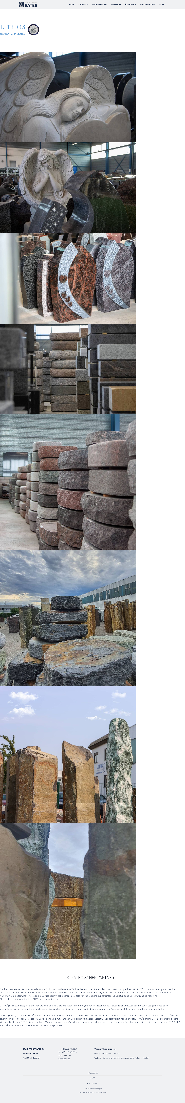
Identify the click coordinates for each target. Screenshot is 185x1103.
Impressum (93, 1083)
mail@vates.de (65, 1055)
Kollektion (83, 4)
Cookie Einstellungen (93, 1088)
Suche (161, 4)
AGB (93, 1078)
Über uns (129, 4)
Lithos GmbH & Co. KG (50, 989)
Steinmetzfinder (147, 4)
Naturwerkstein (99, 4)
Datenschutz (93, 1073)
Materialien (116, 4)
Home (71, 4)
